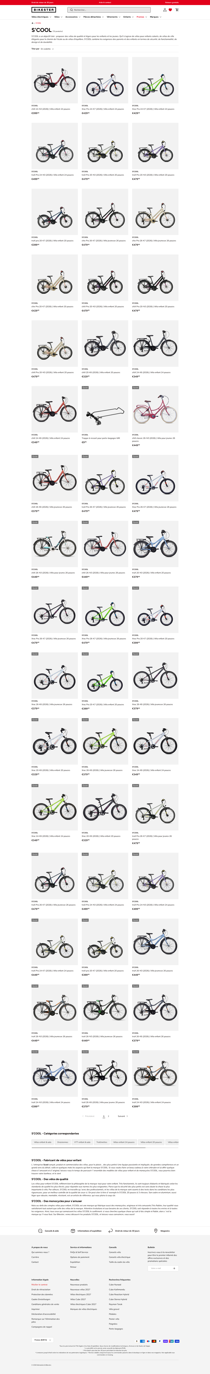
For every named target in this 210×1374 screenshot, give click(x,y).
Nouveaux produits (79, 1284)
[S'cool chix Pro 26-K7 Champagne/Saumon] (155, 212)
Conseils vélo (115, 1252)
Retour (73, 1267)
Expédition (75, 1262)
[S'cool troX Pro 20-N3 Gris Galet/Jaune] (105, 146)
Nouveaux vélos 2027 (80, 1289)
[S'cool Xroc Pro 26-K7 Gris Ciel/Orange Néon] (155, 478)
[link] (88, 1116)
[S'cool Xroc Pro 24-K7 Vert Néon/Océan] (155, 80)
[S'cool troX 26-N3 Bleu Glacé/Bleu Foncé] (155, 942)
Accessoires (71, 17)
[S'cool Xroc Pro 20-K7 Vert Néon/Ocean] (105, 675)
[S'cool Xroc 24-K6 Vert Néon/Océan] (55, 807)
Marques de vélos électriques (83, 1309)
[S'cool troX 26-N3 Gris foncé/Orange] (55, 1007)
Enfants (127, 17)
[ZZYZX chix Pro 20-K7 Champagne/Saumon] (55, 277)
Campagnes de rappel (42, 1327)
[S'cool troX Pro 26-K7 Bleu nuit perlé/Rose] (55, 876)
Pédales (112, 1314)
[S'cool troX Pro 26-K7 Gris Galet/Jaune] (155, 807)
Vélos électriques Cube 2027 (83, 1304)
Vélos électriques (40, 17)
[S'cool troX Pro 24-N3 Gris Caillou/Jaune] (105, 876)
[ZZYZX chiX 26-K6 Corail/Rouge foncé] (55, 478)
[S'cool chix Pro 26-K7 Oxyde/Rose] (105, 212)
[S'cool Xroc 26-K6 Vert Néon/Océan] (105, 741)
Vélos (57, 17)
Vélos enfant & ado (42, 1142)
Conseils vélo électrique (119, 1257)
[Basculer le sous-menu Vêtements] (119, 16)
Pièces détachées (92, 17)
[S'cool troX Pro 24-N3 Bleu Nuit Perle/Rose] (55, 146)
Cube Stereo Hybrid (118, 1299)
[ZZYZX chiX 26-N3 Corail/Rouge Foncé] (105, 544)
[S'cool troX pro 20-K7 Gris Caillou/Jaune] (105, 942)
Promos (140, 17)
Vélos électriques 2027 (80, 1294)
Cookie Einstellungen (41, 1299)
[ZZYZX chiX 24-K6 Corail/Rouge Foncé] (55, 409)
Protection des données (42, 1294)
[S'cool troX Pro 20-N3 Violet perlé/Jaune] (155, 146)
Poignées (113, 1324)
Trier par (35, 49)
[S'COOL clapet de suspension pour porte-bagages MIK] (105, 409)
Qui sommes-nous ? (40, 1252)
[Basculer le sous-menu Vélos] (61, 16)
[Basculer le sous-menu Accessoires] (79, 16)
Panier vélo (114, 1319)
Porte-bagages (116, 1329)
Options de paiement (79, 1257)
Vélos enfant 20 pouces (151, 1142)
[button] (170, 10)
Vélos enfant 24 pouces (123, 1142)
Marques (154, 17)
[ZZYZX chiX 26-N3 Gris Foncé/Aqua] (55, 544)
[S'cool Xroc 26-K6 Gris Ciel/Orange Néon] (55, 675)
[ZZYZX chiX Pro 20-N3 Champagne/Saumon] (55, 343)
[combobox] (109, 10)
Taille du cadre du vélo (119, 1262)
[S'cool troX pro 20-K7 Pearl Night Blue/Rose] (55, 212)
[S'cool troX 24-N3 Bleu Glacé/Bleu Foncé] (55, 1073)
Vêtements (112, 17)
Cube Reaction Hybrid (119, 1294)
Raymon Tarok (115, 1304)
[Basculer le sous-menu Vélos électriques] (50, 16)
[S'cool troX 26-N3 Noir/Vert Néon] (105, 1007)
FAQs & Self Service (79, 1252)
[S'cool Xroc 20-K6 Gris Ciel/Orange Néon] (55, 741)
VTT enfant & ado (82, 1142)
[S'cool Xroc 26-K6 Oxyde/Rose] (155, 675)
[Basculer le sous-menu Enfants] (132, 16)
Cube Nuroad (115, 1284)
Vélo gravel (114, 1309)
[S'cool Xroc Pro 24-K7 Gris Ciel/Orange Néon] (105, 80)
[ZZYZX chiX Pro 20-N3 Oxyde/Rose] (155, 277)
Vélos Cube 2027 (78, 1299)
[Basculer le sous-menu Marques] (160, 16)
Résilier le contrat (39, 1284)
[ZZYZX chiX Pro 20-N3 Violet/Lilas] (105, 277)
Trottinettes (101, 1142)
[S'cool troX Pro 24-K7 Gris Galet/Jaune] (55, 942)
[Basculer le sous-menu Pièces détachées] (102, 16)
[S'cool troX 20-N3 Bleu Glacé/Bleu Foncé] (155, 544)
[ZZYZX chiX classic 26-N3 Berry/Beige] (155, 409)
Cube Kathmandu (117, 1289)
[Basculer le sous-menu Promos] (146, 16)
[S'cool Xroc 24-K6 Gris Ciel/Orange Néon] (155, 741)
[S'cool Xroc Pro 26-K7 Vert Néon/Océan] (105, 610)
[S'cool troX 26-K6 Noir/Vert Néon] (105, 1073)
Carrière (35, 1257)
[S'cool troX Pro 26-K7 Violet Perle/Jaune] (105, 478)
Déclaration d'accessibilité (44, 1314)
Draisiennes (62, 1142)
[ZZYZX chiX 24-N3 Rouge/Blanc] (55, 80)
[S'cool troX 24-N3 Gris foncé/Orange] (155, 1073)
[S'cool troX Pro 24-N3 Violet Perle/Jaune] (155, 876)
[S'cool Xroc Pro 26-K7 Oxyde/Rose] (55, 610)
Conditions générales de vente (45, 1304)
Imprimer (36, 1309)
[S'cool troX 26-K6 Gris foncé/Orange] (155, 1007)
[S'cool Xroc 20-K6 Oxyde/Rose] (105, 807)
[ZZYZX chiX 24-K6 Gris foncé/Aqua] (155, 343)
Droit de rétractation (41, 1289)
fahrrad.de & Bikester (44, 1365)
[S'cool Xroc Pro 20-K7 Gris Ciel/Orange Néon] (155, 610)
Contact (35, 1262)
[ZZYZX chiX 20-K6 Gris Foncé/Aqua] (105, 343)
